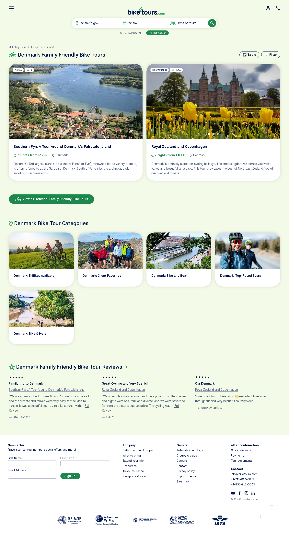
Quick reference (241, 450)
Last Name (67, 458)
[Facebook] (240, 493)
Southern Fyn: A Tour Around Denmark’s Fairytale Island (47, 390)
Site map (183, 481)
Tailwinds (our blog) (190, 450)
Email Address (17, 470)
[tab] (71, 134)
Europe (35, 47)
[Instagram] (246, 493)
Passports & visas (135, 476)
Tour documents (242, 461)
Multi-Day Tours (17, 47)
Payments (237, 456)
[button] (12, 8)
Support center (187, 476)
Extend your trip (133, 461)
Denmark (49, 47)
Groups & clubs (187, 456)
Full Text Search (132, 33)
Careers (182, 461)
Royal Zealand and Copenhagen (123, 390)
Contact (182, 466)
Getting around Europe (138, 450)
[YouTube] (233, 493)
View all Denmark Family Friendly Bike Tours (55, 199)
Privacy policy (186, 471)
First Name (15, 458)
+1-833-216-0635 (243, 484)
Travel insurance (133, 471)
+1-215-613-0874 (243, 479)
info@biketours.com (244, 474)
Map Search (159, 32)
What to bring (132, 456)
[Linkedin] (253, 493)
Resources (130, 466)
